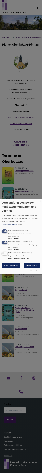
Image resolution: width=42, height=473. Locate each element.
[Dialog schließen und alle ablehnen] (40, 200)
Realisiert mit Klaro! (34, 271)
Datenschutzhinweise (9, 225)
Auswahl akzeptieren (11, 265)
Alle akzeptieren (31, 265)
